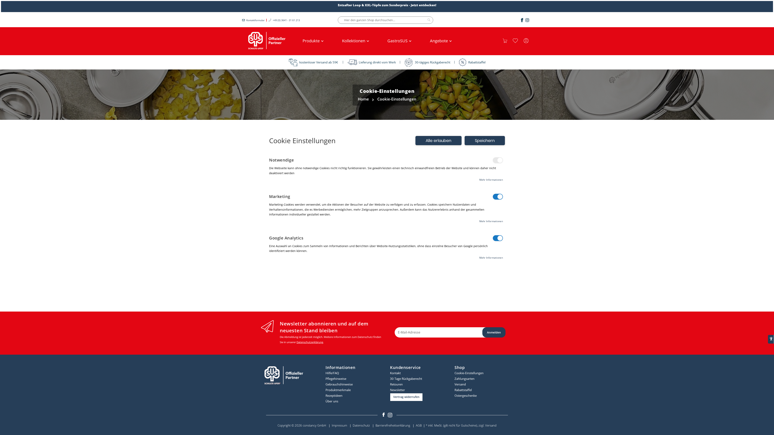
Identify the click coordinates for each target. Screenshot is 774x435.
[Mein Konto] (526, 41)
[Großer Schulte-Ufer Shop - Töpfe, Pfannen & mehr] (266, 40)
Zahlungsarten (464, 379)
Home (363, 99)
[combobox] (385, 20)
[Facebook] (522, 20)
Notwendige (498, 160)
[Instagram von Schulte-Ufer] (390, 415)
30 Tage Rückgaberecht (406, 379)
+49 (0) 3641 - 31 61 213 (286, 20)
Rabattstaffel (463, 390)
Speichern (485, 140)
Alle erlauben (438, 140)
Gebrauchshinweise (339, 384)
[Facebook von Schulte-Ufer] (384, 415)
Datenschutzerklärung (309, 342)
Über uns (332, 401)
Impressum (339, 425)
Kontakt (395, 373)
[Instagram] (527, 20)
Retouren (396, 384)
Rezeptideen (334, 396)
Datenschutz (361, 425)
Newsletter (397, 390)
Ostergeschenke (466, 396)
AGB (419, 425)
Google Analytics (498, 238)
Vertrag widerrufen (406, 397)
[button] (515, 41)
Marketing (498, 197)
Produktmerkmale (338, 390)
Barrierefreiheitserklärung (393, 425)
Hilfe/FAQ (332, 373)
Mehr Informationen (491, 179)
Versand (460, 384)
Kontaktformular (255, 20)
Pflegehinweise (336, 379)
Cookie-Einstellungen (469, 373)
